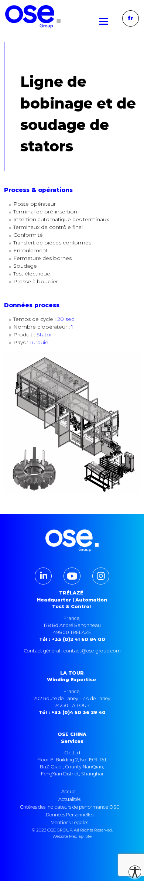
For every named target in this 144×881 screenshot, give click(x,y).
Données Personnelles (69, 814)
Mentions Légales (69, 822)
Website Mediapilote (72, 836)
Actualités (69, 799)
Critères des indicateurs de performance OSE (69, 807)
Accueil (69, 791)
